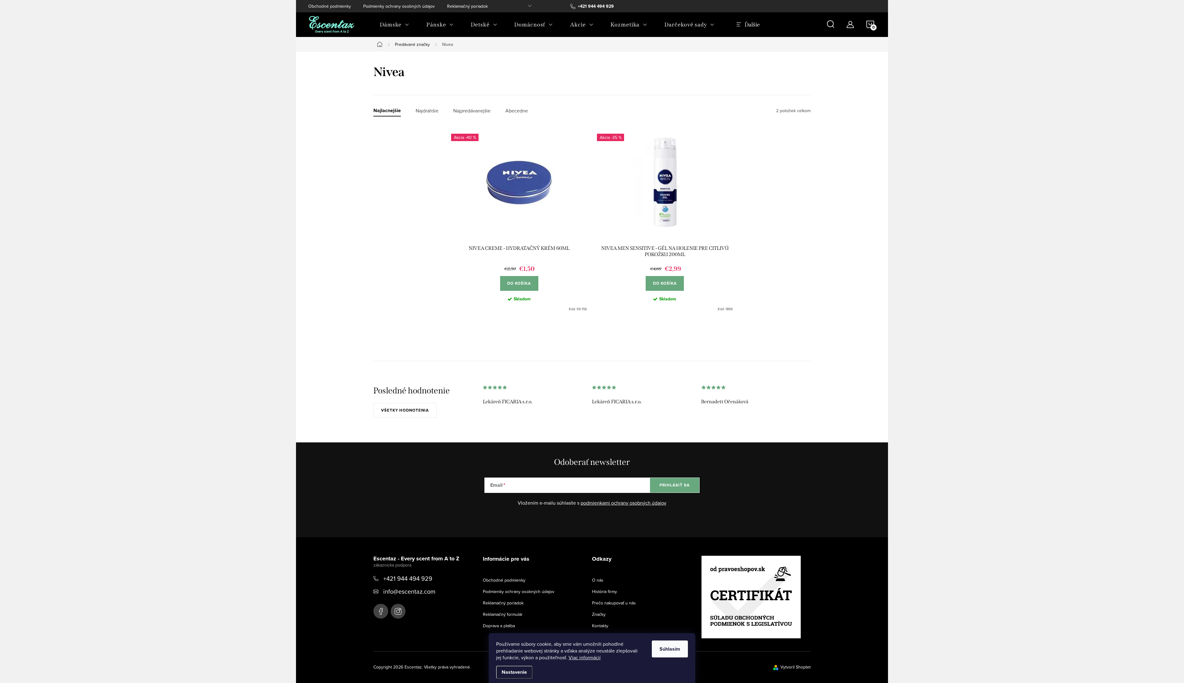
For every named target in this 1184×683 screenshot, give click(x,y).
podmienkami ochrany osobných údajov (623, 502)
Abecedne (516, 111)
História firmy (604, 591)
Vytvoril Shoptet (795, 667)
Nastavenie (514, 672)
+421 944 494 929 (407, 578)
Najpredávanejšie (472, 111)
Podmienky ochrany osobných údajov (399, 6)
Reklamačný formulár (503, 614)
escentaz (380, 611)
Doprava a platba (499, 626)
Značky (599, 614)
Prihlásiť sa (675, 485)
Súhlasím (670, 649)
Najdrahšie (427, 111)
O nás (597, 580)
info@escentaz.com (409, 591)
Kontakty (600, 625)
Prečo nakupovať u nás (614, 603)
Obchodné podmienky (329, 6)
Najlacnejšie (387, 111)
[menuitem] (394, 24)
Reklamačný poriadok (467, 6)
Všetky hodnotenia (405, 410)
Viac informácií (585, 657)
